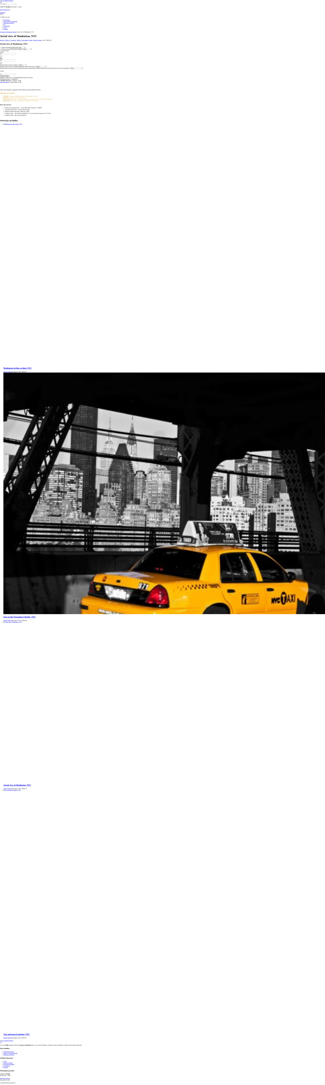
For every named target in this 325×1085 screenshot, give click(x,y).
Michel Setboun (37, 40)
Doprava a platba (8, 1063)
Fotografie (13, 40)
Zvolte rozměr (4, 50)
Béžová (7, 40)
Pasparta (2, 66)
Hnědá (18, 40)
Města (30, 40)
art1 (4, 24)
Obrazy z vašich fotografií (10, 1053)
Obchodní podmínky (8, 1064)
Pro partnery (6, 26)
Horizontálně (24, 40)
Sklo (1, 65)
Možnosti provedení (8, 23)
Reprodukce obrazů (11, 32)
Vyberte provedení (5, 49)
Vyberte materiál (5, 47)
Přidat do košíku (5, 76)
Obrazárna (3, 32)
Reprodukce (6, 20)
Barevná (2, 40)
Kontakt (5, 29)
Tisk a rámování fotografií (10, 21)
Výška (1, 52)
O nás (5, 27)
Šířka (1, 58)
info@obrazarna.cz (5, 10)
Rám (1, 68)
